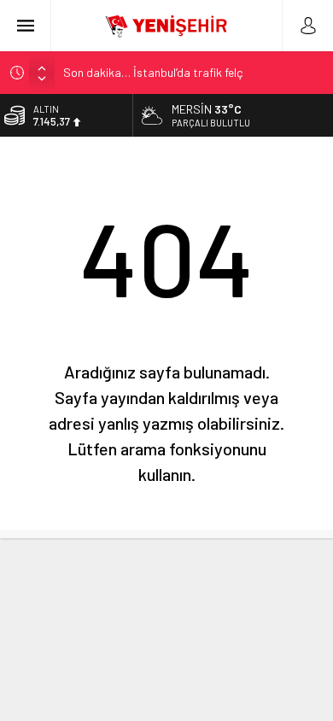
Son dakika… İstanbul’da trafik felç (152, 72)
